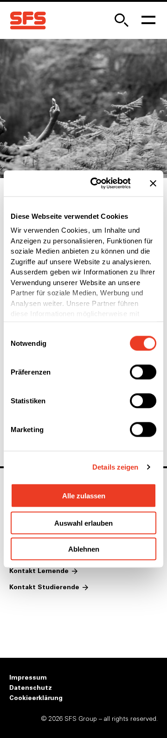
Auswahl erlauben (83, 523)
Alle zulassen (83, 495)
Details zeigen (115, 467)
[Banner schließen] (153, 183)
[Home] (27, 20)
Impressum (28, 677)
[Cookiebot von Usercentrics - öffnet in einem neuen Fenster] (96, 184)
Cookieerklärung (36, 698)
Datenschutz (30, 688)
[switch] (143, 371)
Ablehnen (83, 549)
